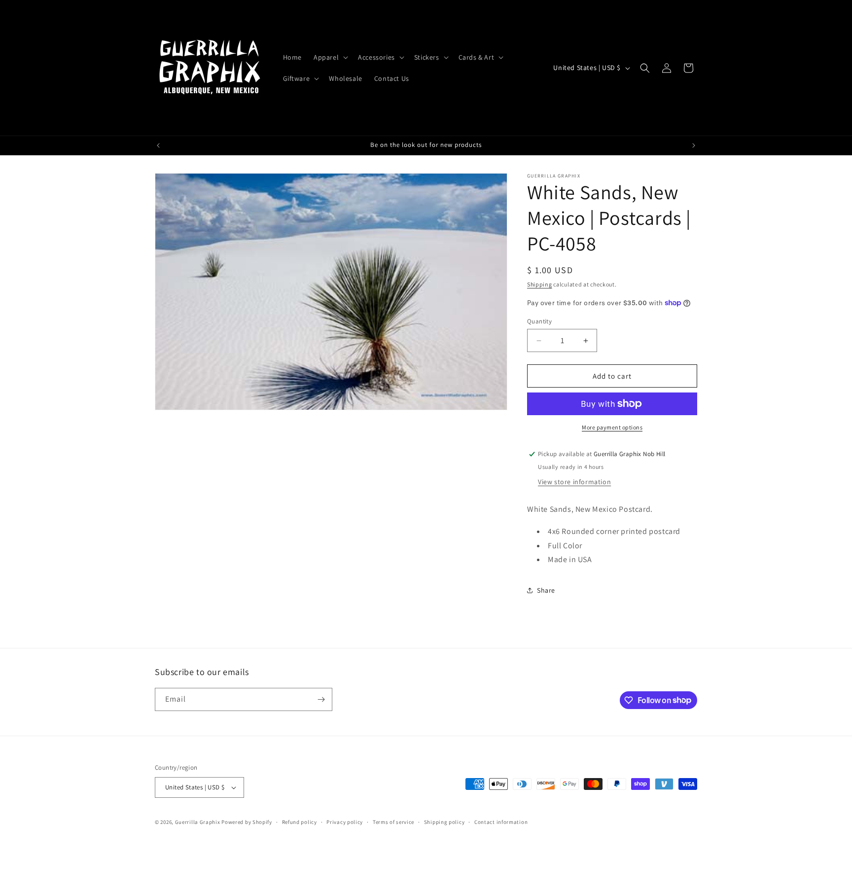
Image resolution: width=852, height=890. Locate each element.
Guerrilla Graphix (197, 822)
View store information (574, 481)
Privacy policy (344, 822)
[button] (330, 57)
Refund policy (299, 822)
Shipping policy (444, 822)
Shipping (539, 284)
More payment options (612, 427)
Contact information (501, 822)
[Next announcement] (694, 145)
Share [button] (546, 590)
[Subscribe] (321, 699)
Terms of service (393, 822)
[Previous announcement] (158, 145)
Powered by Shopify (246, 822)
